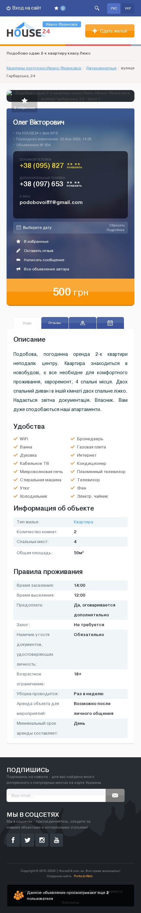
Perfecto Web (83, 876)
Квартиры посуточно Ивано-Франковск (44, 68)
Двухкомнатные (101, 68)
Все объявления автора (46, 269)
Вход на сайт (26, 8)
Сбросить (117, 225)
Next (129, 96)
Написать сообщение (43, 259)
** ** (74, 167)
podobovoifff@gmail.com (51, 202)
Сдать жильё (113, 31)
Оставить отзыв (38, 250)
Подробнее (116, 230)
